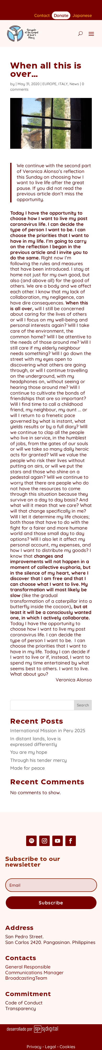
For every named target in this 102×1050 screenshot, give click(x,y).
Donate (61, 15)
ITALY (63, 84)
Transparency (20, 1008)
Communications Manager (34, 973)
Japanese (82, 16)
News (74, 84)
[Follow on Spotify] (31, 841)
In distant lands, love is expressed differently (35, 741)
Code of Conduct (24, 1003)
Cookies (67, 1046)
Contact (42, 16)
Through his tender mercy (38, 760)
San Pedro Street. (24, 937)
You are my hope (28, 752)
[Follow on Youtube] (57, 841)
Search (83, 705)
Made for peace (27, 768)
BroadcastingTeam (26, 978)
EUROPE (49, 84)
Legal (50, 1046)
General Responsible (27, 967)
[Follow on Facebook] (70, 841)
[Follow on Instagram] (44, 841)
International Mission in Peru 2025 (47, 731)
